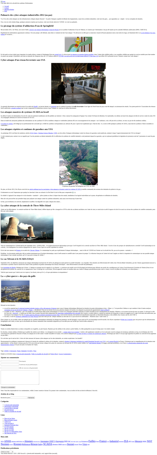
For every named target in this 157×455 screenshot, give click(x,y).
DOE (74, 441)
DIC (69, 441)
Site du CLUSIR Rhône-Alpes (13, 431)
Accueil (6, 6)
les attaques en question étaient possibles (82, 54)
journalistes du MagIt (9, 267)
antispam (13, 441)
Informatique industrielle (11, 406)
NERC (145, 441)
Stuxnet (70, 444)
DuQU (77, 441)
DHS (66, 441)
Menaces (138, 441)
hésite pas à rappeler (127, 319)
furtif (108, 441)
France (103, 441)
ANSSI (6, 351)
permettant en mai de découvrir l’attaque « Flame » (19, 310)
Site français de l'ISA (10, 433)
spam (63, 444)
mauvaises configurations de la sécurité (69, 313)
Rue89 (36, 106)
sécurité (76, 444)
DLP (72, 441)
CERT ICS (7, 422)
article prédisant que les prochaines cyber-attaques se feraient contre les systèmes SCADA (55, 189)
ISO (130, 441)
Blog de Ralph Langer (10, 420)
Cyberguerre (12, 351)
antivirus (19, 441)
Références (26, 444)
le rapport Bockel (113, 341)
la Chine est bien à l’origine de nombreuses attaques (91, 333)
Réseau (34, 444)
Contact (6, 8)
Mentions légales (9, 9)
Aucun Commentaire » (65, 354)
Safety (40, 444)
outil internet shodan (95, 343)
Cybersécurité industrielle (23, 354)
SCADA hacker (9, 426)
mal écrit (15, 313)
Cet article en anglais (7, 123)
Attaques (28, 441)
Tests (80, 444)
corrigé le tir (58, 54)
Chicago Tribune (34, 250)
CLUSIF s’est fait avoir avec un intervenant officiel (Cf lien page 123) (79, 56)
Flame (19, 351)
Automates (44, 441)
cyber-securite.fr (9, 423)
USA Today (33, 133)
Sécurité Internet (9, 410)
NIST (149, 441)
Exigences (84, 441)
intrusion (121, 441)
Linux (132, 441)
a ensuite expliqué (16, 108)
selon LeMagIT (105, 310)
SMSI (60, 444)
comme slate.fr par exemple (71, 332)
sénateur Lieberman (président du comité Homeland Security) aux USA (85, 341)
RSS (5, 11)
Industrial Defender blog (11, 425)
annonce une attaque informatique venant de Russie (44, 29)
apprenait (53, 106)
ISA (126, 441)
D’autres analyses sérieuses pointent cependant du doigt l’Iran (42, 315)
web (88, 444)
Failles (91, 441)
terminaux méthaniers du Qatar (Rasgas (27, 316)
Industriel (24, 351)
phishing (11, 444)
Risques (18, 444)
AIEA (2, 441)
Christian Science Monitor (45, 133)
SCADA (29, 351)
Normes (5, 444)
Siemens (55, 444)
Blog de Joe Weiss (9, 418)
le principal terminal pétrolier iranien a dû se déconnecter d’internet (37, 308)
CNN (55, 133)
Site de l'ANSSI (9, 428)
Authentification (36, 441)
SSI (66, 444)
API (23, 441)
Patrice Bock (54, 354)
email (80, 441)
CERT (51, 441)
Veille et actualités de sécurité (39, 354)
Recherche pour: (5, 397)
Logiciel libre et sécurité (11, 408)
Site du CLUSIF (9, 430)
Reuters (18, 250)
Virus (34, 351)
